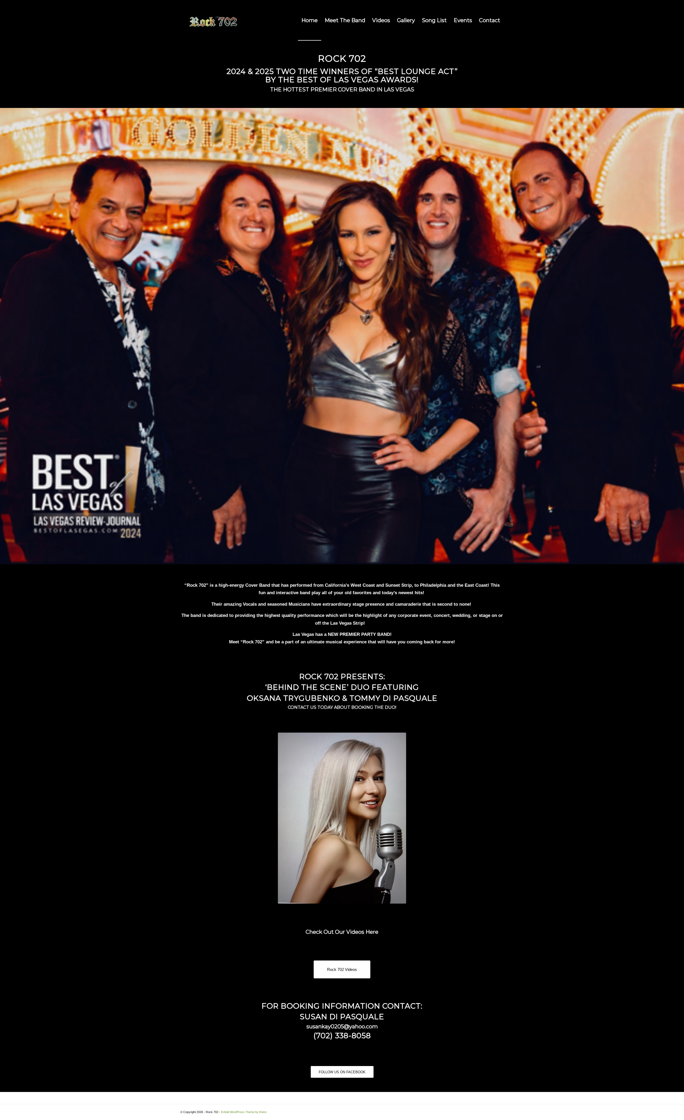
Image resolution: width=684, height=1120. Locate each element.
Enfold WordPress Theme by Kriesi (243, 1112)
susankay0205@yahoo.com (342, 1026)
